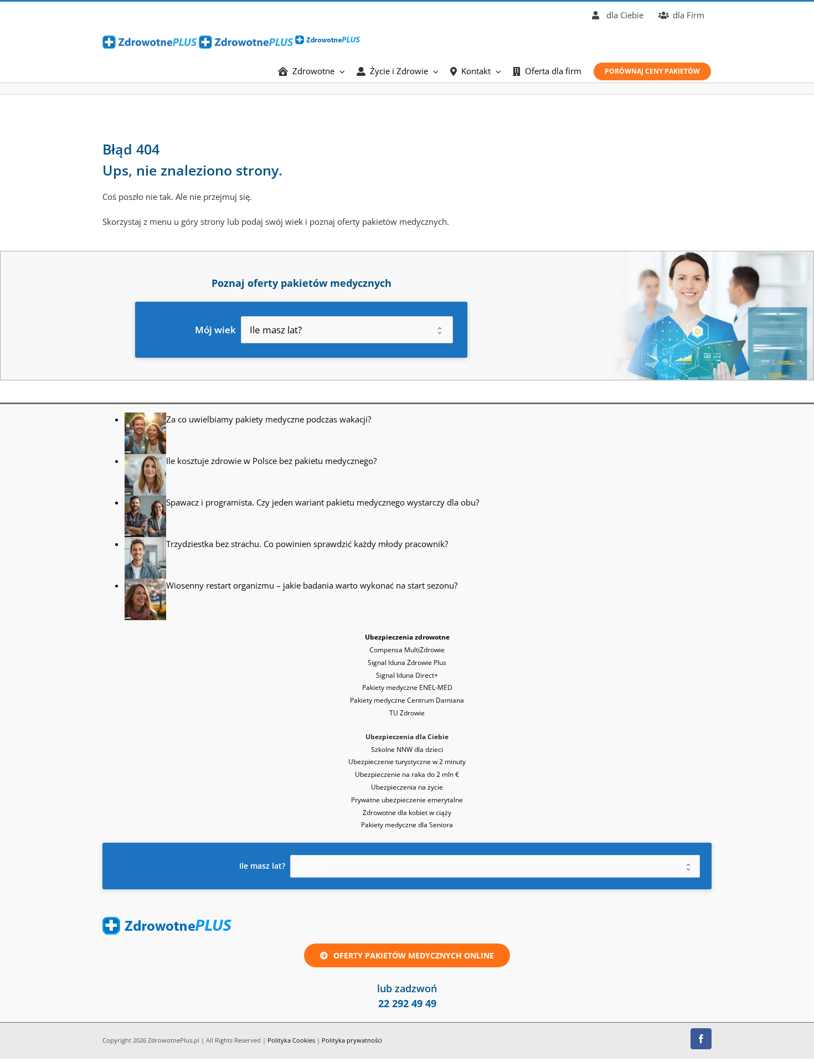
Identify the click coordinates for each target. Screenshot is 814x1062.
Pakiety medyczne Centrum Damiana (407, 700)
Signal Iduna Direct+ (407, 675)
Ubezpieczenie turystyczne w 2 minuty (407, 761)
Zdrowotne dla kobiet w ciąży (407, 812)
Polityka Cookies (291, 1040)
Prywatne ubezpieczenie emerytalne (407, 800)
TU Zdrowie (407, 713)
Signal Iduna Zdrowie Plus (407, 662)
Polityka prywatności (352, 1040)
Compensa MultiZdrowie (407, 649)
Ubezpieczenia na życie (407, 787)
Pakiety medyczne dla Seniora (407, 824)
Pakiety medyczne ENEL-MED (407, 687)
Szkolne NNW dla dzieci (407, 749)
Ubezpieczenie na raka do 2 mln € (407, 774)
